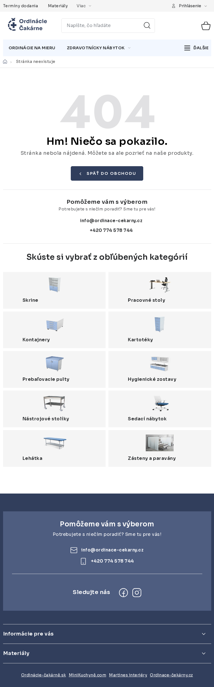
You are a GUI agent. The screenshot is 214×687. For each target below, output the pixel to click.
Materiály (58, 5)
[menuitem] (32, 48)
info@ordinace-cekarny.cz (111, 220)
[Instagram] (136, 592)
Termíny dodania (20, 5)
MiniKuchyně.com (87, 675)
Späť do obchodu (111, 173)
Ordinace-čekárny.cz (171, 675)
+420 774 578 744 (111, 230)
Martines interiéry (128, 675)
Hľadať (147, 25)
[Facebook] (123, 592)
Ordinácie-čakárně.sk (43, 675)
